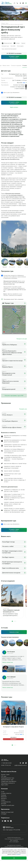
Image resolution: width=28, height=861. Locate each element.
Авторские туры (5, 46)
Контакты (4, 798)
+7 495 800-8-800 (6, 763)
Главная (3, 23)
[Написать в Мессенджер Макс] (23, 3)
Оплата (3, 800)
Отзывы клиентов (6, 793)
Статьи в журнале (16, 65)
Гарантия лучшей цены (7, 805)
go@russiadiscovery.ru (21, 765)
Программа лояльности (8, 783)
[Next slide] (26, 11)
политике (18, 854)
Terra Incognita (20, 46)
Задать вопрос (14, 107)
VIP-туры (3, 776)
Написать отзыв (14, 632)
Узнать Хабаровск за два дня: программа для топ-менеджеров (11, 611)
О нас (2, 791)
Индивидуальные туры (7, 778)
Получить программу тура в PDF (14, 395)
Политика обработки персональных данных (14, 846)
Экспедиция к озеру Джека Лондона (13, 726)
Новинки (23, 43)
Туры (7, 23)
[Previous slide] (1, 11)
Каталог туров (5, 774)
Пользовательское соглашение (14, 845)
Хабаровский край (8, 43)
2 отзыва (18, 43)
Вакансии (4, 796)
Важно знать (6, 65)
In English (3, 814)
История (3, 803)
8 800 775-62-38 (6, 765)
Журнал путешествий (7, 812)
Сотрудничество (6, 802)
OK (14, 858)
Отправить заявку (14, 57)
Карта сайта (4, 784)
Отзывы (24, 65)
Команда (3, 795)
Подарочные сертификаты (8, 781)
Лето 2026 (13, 46)
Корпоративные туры (7, 779)
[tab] (14, 19)
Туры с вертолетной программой (9, 48)
